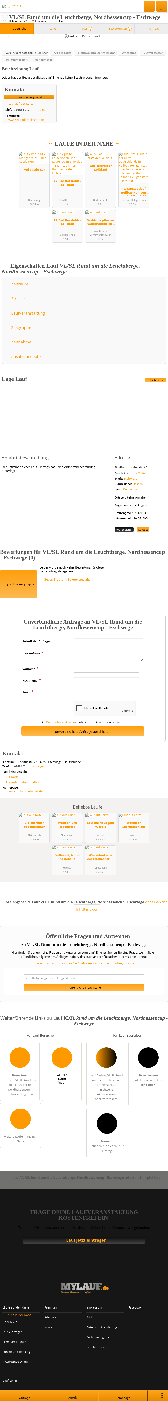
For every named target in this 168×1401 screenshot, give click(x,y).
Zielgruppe (20, 327)
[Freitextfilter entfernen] (149, 6)
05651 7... (22, 110)
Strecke (17, 298)
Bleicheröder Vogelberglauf (34, 825)
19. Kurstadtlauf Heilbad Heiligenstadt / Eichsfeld (134, 191)
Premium (159, 152)
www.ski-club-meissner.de (26, 120)
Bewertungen (119, 28)
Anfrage (154, 28)
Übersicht (19, 28)
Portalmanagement (99, 1337)
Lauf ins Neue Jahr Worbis (100, 825)
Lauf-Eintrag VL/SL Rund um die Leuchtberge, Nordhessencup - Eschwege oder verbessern (106, 1087)
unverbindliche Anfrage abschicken (83, 731)
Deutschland (132, 489)
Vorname (29, 669)
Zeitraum (19, 284)
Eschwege (130, 479)
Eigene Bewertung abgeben (20, 584)
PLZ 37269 (139, 473)
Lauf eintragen (12, 1332)
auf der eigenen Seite (148, 1080)
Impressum (94, 1307)
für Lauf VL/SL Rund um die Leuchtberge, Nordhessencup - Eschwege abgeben (20, 1084)
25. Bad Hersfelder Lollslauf (67, 183)
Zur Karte (12, 777)
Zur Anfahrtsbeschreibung (24, 782)
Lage (52, 28)
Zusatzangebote (25, 356)
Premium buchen (14, 1342)
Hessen (138, 484)
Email (26, 692)
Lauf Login (10, 1380)
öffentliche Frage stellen (86, 987)
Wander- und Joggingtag (67, 825)
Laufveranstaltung (27, 313)
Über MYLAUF (11, 1322)
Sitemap (50, 1317)
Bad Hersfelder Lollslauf (100, 167)
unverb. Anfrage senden (30, 97)
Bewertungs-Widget (16, 1362)
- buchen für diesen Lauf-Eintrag (107, 1146)
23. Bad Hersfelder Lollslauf (67, 222)
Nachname (30, 680)
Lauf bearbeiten (97, 1347)
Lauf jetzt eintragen (86, 1240)
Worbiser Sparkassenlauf (133, 825)
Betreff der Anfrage (36, 641)
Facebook (134, 1307)
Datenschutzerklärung (61, 722)
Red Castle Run (34, 169)
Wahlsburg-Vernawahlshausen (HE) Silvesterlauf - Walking (100, 222)
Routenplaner (157, 380)
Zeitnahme (20, 341)
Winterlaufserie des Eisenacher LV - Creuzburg (100, 857)
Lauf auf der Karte (20, 103)
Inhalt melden (87, 909)
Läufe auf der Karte (15, 1307)
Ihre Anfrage (31, 653)
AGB (89, 1317)
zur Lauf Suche (4, 17)
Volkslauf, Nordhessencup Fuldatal (67, 857)
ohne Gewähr (156, 902)
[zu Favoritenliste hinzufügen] (5, 39)
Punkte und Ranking (16, 1352)
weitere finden (62, 1078)
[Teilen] (153, 1395)
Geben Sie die (66, 579)
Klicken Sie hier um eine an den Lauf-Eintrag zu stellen (85, 963)
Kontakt (143, 529)
